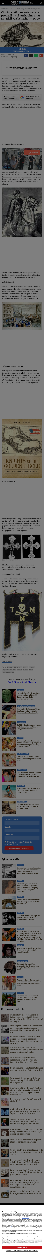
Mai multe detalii (25, 1218)
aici (11, 1226)
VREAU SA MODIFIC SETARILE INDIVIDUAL (22, 1251)
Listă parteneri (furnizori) (7, 1243)
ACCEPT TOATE (22, 1248)
